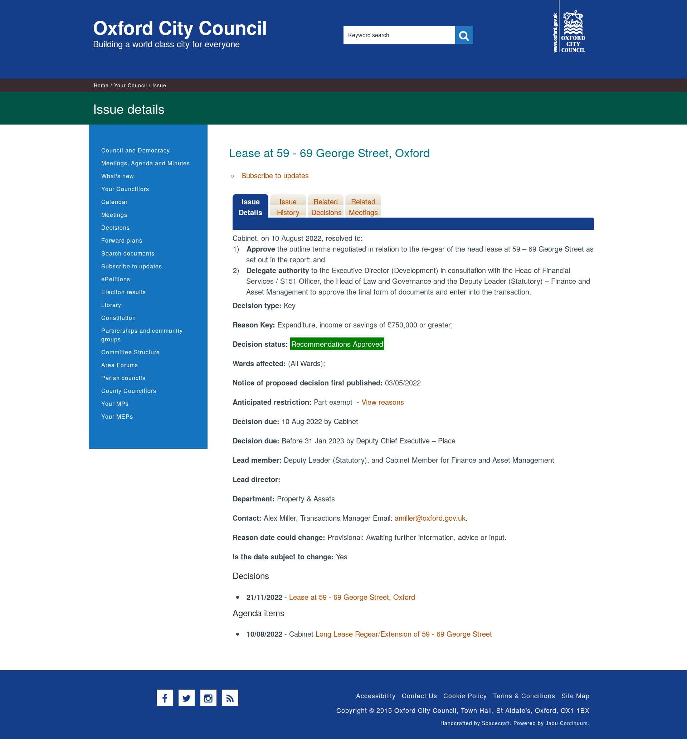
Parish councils (123, 378)
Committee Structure (130, 352)
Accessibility (376, 695)
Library (111, 305)
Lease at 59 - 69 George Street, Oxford (352, 597)
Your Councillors (125, 189)
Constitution (118, 317)
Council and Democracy (135, 150)
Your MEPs (117, 416)
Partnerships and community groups (142, 334)
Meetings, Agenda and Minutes (145, 163)
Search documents (128, 253)
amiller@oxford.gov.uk (430, 517)
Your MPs (115, 403)
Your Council (130, 85)
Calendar (114, 202)
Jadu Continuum (567, 722)
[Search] (464, 35)
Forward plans (121, 240)
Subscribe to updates (131, 266)
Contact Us (419, 695)
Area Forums (119, 365)
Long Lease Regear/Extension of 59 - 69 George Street (404, 633)
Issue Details (250, 206)
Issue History (288, 206)
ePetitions (115, 279)
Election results (123, 292)
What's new (117, 176)
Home (101, 85)
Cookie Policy (465, 695)
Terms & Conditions (524, 695)
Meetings (114, 214)
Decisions (115, 227)
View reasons (382, 402)
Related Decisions (326, 206)
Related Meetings (363, 206)
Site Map (575, 695)
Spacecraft (496, 722)
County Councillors (128, 390)
